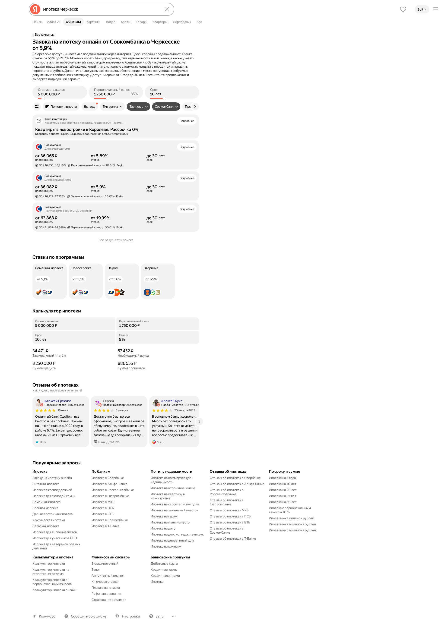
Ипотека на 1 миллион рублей (291, 518)
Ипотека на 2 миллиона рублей (292, 524)
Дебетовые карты (164, 563)
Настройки (131, 616)
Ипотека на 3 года (282, 478)
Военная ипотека (45, 508)
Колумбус (47, 616)
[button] (61, 106)
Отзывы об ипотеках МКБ (229, 510)
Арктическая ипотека (48, 520)
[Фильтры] (36, 106)
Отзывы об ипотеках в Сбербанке (235, 478)
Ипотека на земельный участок (174, 510)
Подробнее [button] (187, 121)
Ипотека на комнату (166, 546)
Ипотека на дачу (163, 528)
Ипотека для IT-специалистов (54, 532)
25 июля (62, 410)
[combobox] (100, 9)
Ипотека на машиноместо (170, 522)
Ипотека (157, 581)
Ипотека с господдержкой (52, 490)
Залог (96, 569)
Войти (421, 9)
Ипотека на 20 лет (283, 490)
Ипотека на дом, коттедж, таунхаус (177, 534)
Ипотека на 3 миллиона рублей (292, 530)
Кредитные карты (164, 569)
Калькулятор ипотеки (48, 563)
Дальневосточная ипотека (52, 514)
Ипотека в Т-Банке (105, 526)
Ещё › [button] (120, 165)
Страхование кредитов (109, 600)
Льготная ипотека (45, 484)
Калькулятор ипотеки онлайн (54, 590)
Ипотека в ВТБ (103, 514)
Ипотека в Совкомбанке (110, 520)
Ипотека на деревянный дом (172, 540)
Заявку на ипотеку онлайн (52, 478)
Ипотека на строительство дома (175, 504)
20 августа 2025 (184, 410)
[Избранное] (403, 9)
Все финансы (44, 34)
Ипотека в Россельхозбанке (113, 490)
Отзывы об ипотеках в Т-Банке (233, 538)
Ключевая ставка (105, 581)
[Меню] (435, 9)
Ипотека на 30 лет (283, 502)
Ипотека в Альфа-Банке (109, 484)
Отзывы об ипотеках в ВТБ (230, 522)
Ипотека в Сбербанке (108, 478)
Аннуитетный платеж (108, 575)
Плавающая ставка (106, 587)
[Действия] (198, 41)
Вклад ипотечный (105, 563)
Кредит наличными (165, 575)
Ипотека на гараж (164, 516)
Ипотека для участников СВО (54, 538)
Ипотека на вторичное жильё (173, 488)
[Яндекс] (35, 9)
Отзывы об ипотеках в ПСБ (230, 516)
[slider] (43, 98)
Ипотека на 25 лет (282, 496)
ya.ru (159, 616)
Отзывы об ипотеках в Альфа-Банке (237, 484)
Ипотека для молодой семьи (53, 496)
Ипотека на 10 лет (282, 484)
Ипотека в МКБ (103, 502)
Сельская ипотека (45, 526)
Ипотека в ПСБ (103, 508)
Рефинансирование (106, 593)
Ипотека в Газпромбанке (110, 496)
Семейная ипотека (46, 502)
